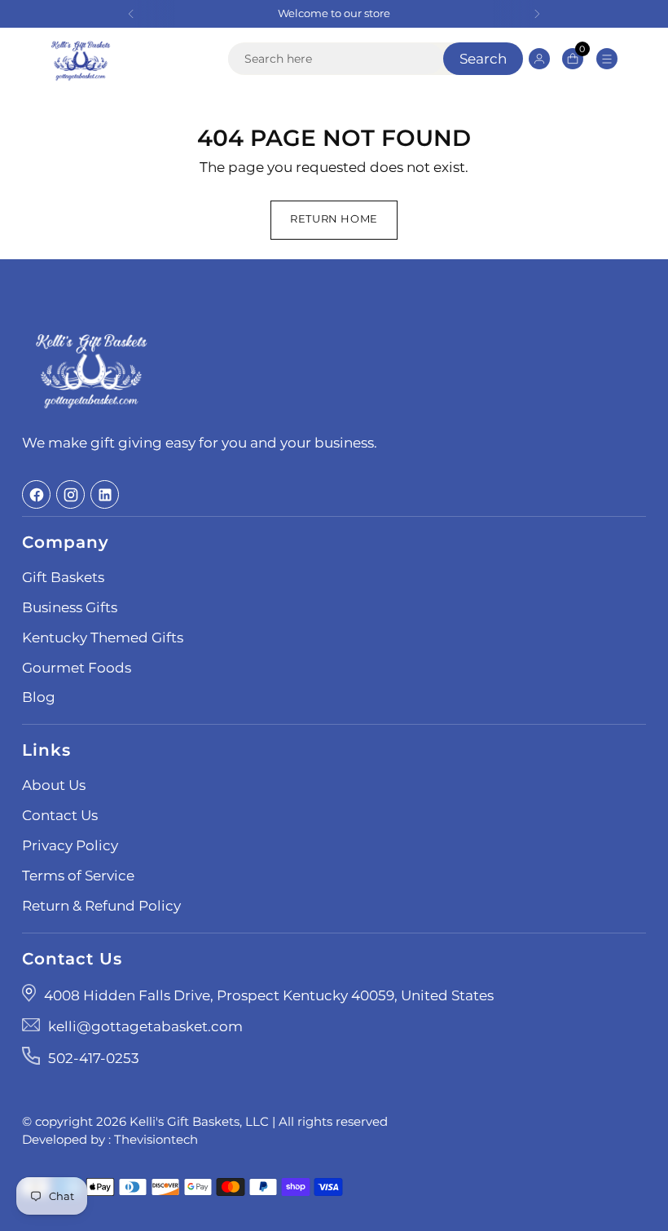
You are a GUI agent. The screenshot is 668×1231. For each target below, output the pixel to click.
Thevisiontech (156, 1139)
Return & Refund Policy (101, 906)
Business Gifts (69, 607)
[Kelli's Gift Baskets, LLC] (80, 58)
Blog (38, 697)
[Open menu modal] (607, 58)
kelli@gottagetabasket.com (145, 1026)
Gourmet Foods (76, 668)
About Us (54, 785)
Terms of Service (78, 875)
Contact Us (60, 815)
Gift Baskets (63, 577)
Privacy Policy (70, 845)
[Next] (537, 14)
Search (483, 59)
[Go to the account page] (539, 58)
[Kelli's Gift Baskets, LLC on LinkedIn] (104, 494)
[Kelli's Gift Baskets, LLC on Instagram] (70, 494)
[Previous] (131, 14)
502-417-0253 (93, 1058)
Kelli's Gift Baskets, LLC (199, 1121)
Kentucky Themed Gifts (102, 637)
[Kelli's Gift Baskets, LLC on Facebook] (36, 494)
